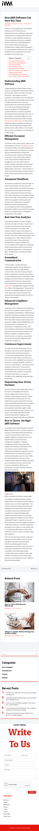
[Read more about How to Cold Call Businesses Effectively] (19, 592)
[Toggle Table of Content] (28, 58)
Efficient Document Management (17, 63)
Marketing (6, 804)
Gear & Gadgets (7, 667)
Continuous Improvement (15, 72)
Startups (5, 678)
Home (5, 811)
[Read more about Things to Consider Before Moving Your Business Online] (19, 621)
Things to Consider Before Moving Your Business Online (19, 632)
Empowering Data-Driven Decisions (18, 74)
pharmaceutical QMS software (14, 121)
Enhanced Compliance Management (18, 70)
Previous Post (6, 568)
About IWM (7, 814)
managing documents (27, 145)
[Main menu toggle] (35, 3)
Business (8, 23)
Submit (32, 792)
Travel (5, 809)
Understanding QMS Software (16, 61)
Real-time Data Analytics (15, 66)
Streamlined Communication (16, 68)
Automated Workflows (14, 64)
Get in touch (7, 816)
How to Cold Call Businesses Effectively (15, 605)
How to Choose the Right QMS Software (19, 76)
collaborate (8, 286)
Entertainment (7, 671)
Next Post (34, 568)
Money (6, 807)
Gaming (4, 674)
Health (6, 802)
